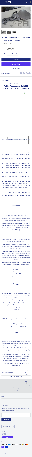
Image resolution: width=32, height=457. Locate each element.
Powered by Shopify (5, 453)
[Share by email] (29, 73)
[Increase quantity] (16, 53)
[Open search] (23, 2)
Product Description (6, 139)
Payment (13, 139)
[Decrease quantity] (8, 53)
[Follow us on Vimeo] (5, 434)
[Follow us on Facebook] (2, 434)
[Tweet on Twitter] (27, 73)
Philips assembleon (6, 43)
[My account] (26, 2)
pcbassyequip (11, 372)
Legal (29, 139)
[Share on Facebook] (21, 73)
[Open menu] (2, 2)
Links (2, 400)
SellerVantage (19, 376)
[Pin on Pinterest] (24, 73)
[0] (29, 2)
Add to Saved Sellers (26, 372)
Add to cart (16, 59)
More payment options (16, 68)
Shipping (17, 139)
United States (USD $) (6, 426)
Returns (21, 139)
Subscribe (6, 419)
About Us (25, 139)
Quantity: (3, 53)
